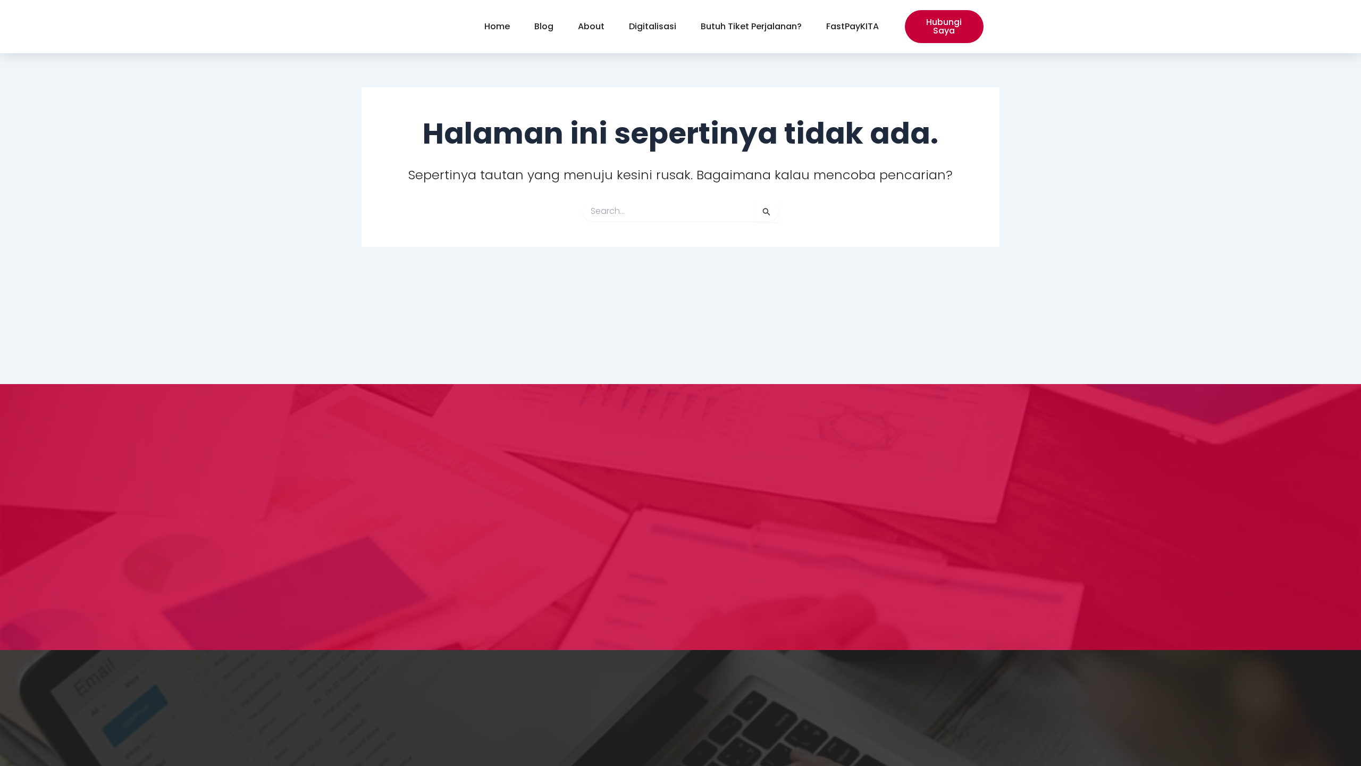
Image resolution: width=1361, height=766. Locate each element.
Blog (543, 26)
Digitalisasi (652, 26)
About (591, 26)
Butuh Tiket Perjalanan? (751, 26)
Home (497, 26)
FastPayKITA (852, 26)
